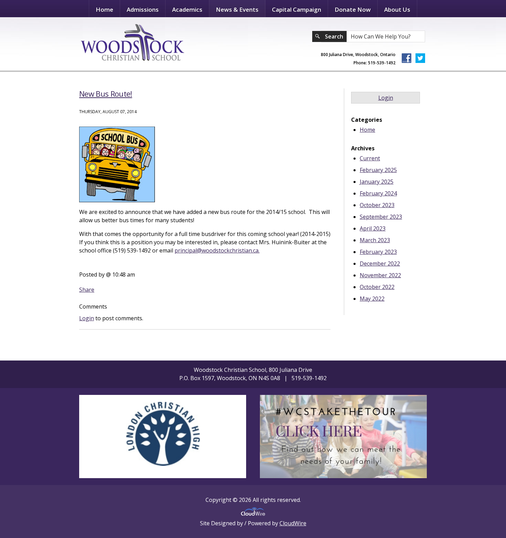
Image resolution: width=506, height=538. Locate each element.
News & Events (237, 9)
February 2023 (378, 252)
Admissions (143, 9)
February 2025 (378, 170)
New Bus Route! (105, 93)
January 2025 (376, 181)
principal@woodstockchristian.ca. (217, 250)
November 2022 (380, 275)
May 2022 (372, 298)
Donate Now (353, 9)
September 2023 (381, 216)
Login (86, 318)
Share (86, 289)
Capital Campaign (296, 9)
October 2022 (377, 287)
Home (104, 9)
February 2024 (378, 193)
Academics (187, 9)
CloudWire (293, 523)
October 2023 (377, 205)
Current (370, 158)
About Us (397, 9)
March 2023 (375, 240)
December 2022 (380, 263)
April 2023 (373, 228)
